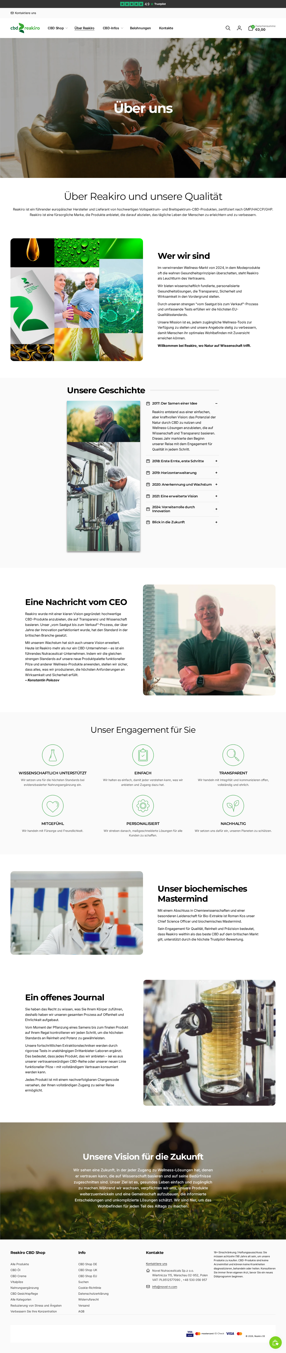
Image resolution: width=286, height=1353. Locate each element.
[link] (23, 13)
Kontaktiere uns (156, 1263)
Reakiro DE (259, 1336)
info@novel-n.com (164, 1286)
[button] (57, 28)
